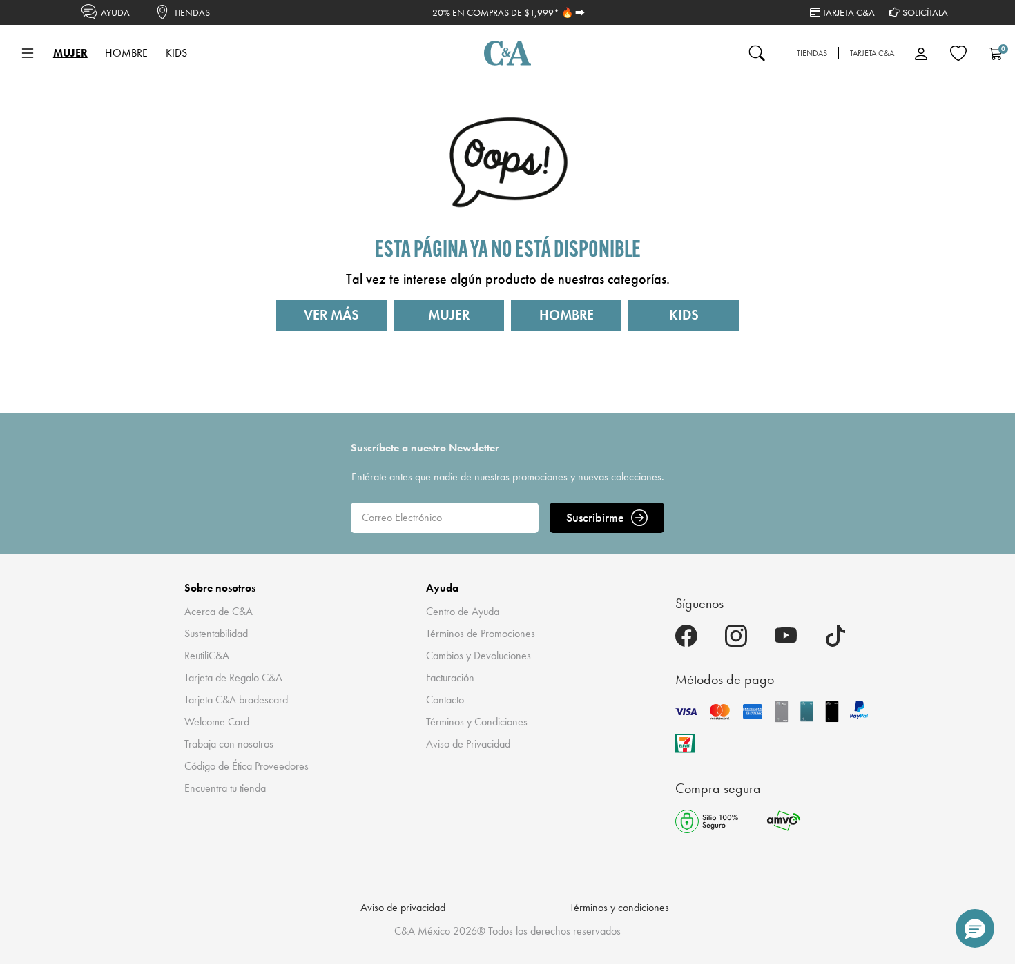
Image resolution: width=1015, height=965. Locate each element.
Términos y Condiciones (477, 721)
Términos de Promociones (480, 633)
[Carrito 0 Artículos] (995, 53)
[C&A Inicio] (507, 53)
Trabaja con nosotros (228, 744)
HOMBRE (566, 315)
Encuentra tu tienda (225, 788)
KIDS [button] (176, 53)
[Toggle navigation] (27, 53)
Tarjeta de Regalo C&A (233, 677)
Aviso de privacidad (402, 907)
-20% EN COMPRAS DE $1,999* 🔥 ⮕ (507, 12)
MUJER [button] (70, 53)
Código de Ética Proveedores (246, 766)
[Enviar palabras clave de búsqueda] (756, 53)
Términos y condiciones (619, 907)
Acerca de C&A (218, 611)
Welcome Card (216, 721)
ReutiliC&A (206, 655)
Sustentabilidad (216, 633)
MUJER (449, 315)
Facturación (450, 677)
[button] (975, 928)
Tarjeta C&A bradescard (236, 699)
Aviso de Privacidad (468, 744)
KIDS (684, 315)
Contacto (445, 699)
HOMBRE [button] (126, 53)
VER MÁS (331, 315)
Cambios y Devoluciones (478, 655)
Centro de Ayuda (462, 611)
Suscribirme (595, 517)
